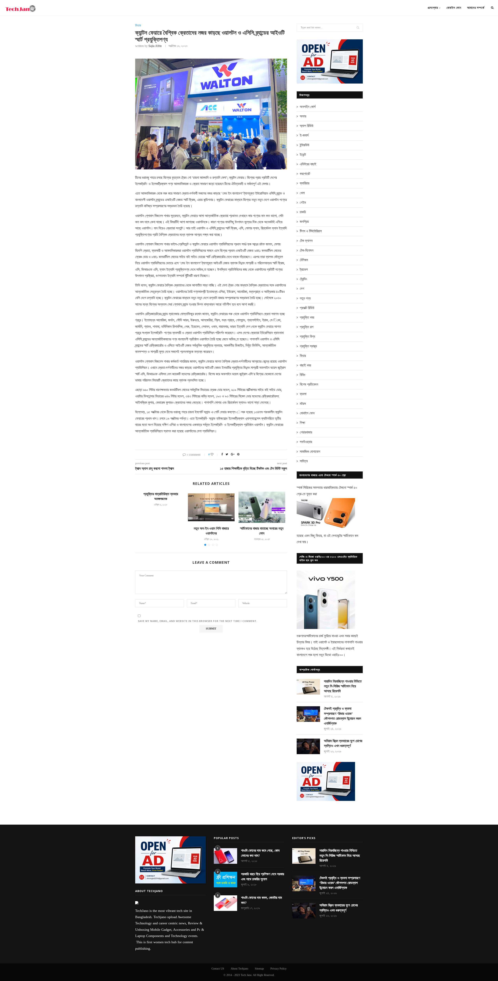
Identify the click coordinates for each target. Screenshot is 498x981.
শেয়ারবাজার (306, 432)
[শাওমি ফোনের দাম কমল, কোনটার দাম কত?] (225, 903)
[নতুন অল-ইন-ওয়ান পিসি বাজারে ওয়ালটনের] (211, 507)
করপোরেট (305, 174)
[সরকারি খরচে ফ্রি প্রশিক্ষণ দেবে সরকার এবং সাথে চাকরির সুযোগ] (225, 879)
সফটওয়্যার (306, 442)
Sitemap (259, 968)
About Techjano (239, 968)
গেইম (303, 202)
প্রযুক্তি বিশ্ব (307, 336)
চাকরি (303, 212)
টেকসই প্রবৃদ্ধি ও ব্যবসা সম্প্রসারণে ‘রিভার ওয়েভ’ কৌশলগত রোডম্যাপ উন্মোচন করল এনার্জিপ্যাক (342, 716)
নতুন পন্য (305, 298)
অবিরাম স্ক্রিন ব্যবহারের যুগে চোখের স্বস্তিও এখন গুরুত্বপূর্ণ (343, 743)
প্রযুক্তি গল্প (306, 327)
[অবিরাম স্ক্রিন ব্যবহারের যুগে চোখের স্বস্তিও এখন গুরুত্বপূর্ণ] (308, 746)
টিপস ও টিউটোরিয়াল (311, 231)
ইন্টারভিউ (304, 145)
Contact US (217, 968)
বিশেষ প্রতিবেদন (309, 384)
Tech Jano (246, 975)
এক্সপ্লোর (433, 7)
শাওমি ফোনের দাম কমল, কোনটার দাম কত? (261, 900)
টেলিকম (304, 260)
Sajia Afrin (155, 46)
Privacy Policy (278, 968)
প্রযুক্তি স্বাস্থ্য (308, 346)
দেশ (302, 289)
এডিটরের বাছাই (308, 164)
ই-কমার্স (304, 135)
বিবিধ (302, 375)
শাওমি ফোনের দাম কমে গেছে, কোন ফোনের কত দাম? (260, 853)
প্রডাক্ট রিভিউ (307, 308)
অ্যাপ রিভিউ (306, 126)
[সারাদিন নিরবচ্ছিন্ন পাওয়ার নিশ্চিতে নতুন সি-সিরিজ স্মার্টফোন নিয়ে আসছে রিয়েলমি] (308, 687)
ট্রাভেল (304, 269)
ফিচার (138, 25)
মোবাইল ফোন (453, 7)
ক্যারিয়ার (304, 183)
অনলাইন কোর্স (308, 107)
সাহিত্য (304, 461)
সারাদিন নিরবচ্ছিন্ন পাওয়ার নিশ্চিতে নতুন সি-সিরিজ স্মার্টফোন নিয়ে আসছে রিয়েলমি (343, 686)
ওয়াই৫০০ (337, 655)
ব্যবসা (303, 394)
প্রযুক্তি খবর (307, 317)
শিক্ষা (302, 423)
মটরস (303, 404)
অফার (303, 116)
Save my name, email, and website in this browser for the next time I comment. (197, 621)
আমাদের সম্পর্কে (475, 7)
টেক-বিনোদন (306, 250)
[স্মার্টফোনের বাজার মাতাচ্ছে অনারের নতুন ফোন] (261, 507)
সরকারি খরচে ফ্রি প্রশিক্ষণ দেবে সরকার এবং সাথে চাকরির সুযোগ (262, 876)
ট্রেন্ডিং (303, 279)
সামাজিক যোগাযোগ (310, 452)
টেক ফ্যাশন (306, 241)
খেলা (302, 193)
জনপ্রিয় (304, 222)
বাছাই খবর (305, 365)
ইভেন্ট (303, 155)
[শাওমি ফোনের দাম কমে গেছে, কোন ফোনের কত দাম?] (225, 856)
